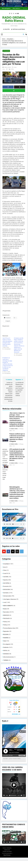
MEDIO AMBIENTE (8, 605)
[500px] (22, 551)
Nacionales (6, 612)
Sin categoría (6, 644)
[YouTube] (4, 551)
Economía (5, 586)
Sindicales (6, 647)
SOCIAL (5, 650)
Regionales (6, 631)
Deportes (5, 580)
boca (4, 567)
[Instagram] (13, 551)
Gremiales (5, 592)
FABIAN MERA (7, 67)
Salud (4, 641)
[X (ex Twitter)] (17, 551)
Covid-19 (5, 573)
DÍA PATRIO (6, 583)
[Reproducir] (4, 795)
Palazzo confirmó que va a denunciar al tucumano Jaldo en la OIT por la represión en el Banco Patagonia (5, 8)
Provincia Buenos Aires (9, 628)
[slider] (12, 795)
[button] (14, 785)
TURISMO (5, 660)
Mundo (5, 609)
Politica (5, 621)
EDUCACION (6, 589)
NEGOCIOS (6, 615)
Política (5, 625)
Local (4, 602)
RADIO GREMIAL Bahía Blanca (14, 19)
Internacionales (7, 596)
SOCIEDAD (6, 653)
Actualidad (6, 51)
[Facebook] (8, 551)
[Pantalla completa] (24, 795)
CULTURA (5, 576)
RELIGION (5, 634)
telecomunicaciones (8, 657)
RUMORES (6, 637)
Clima (4, 570)
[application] (14, 785)
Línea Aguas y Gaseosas (9, 599)
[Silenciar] (21, 795)
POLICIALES (6, 618)
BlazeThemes (7, 855)
